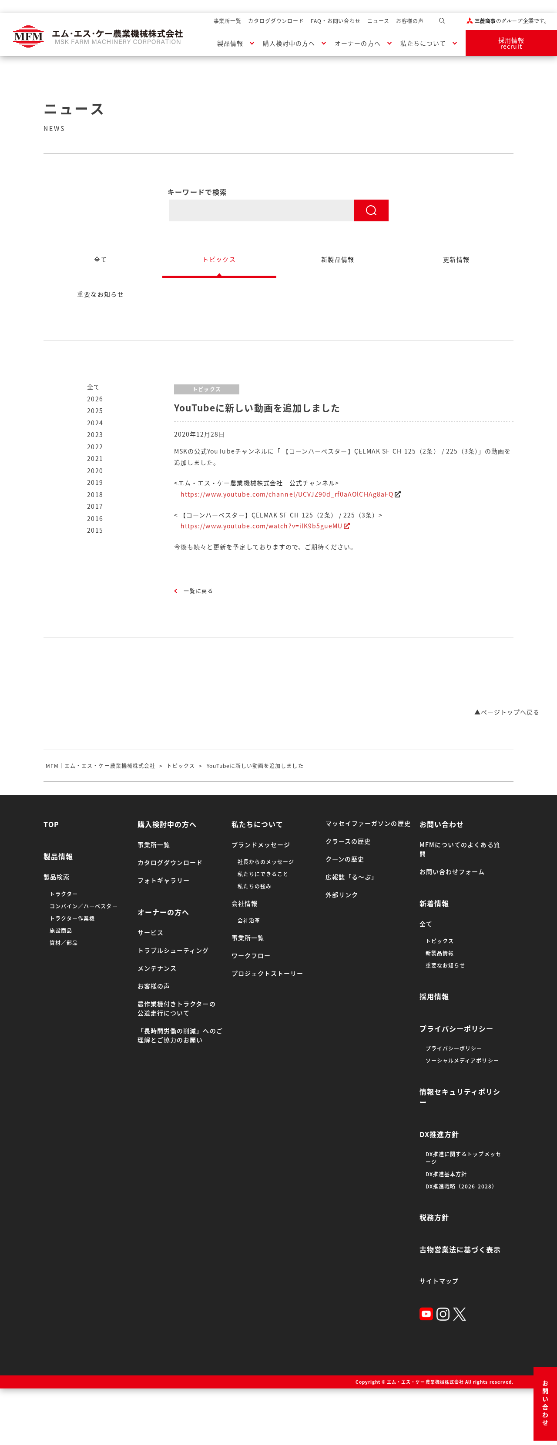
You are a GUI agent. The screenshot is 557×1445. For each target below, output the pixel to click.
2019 (95, 482)
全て (94, 386)
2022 (95, 446)
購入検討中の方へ (289, 43)
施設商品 (61, 930)
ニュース (378, 21)
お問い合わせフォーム (452, 871)
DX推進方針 (439, 1134)
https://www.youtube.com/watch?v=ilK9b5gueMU (261, 525)
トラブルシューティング (173, 950)
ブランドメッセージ (261, 844)
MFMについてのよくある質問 (459, 849)
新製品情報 (440, 953)
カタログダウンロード (276, 21)
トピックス (440, 941)
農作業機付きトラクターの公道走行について (177, 1008)
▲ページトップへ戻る (507, 711)
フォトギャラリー (164, 880)
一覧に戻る (199, 591)
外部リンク (341, 894)
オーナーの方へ (357, 43)
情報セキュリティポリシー (460, 1096)
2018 (95, 494)
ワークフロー (251, 955)
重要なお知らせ (445, 965)
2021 (95, 458)
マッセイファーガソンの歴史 (368, 823)
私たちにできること (263, 874)
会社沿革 (249, 920)
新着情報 (434, 903)
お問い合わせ (545, 1404)
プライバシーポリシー (456, 1028)
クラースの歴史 (348, 841)
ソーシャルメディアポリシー (462, 1061)
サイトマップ (439, 1280)
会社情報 (245, 903)
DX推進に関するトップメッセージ (463, 1158)
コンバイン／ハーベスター (84, 906)
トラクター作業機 (72, 918)
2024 (95, 422)
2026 (95, 398)
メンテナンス (157, 968)
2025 (95, 410)
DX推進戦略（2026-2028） (461, 1186)
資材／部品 (64, 943)
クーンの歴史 (344, 858)
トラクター (64, 894)
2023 (95, 434)
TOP (51, 824)
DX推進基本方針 (446, 1174)
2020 (95, 470)
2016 (95, 518)
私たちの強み (255, 886)
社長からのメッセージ (266, 862)
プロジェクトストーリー (268, 973)
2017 (95, 506)
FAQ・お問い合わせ (336, 21)
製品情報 (230, 43)
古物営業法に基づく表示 (460, 1249)
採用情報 (434, 996)
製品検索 (57, 876)
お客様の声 (410, 21)
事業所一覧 (228, 21)
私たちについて (423, 43)
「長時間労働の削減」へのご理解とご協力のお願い (180, 1035)
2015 (95, 530)
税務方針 (434, 1217)
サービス (151, 932)
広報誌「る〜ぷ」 (351, 876)
